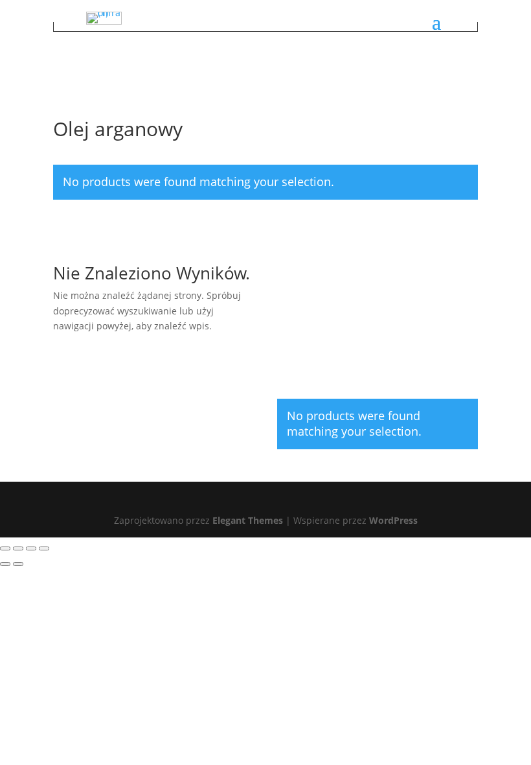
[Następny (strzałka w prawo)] (18, 564)
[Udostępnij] (31, 548)
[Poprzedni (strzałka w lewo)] (5, 564)
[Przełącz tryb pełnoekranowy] (18, 548)
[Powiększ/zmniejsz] (5, 548)
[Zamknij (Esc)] (44, 548)
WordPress (393, 520)
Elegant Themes (247, 520)
